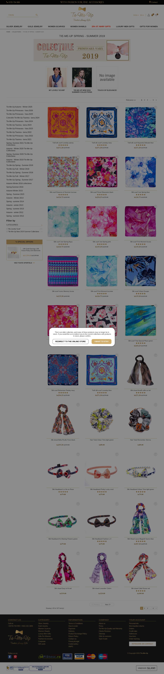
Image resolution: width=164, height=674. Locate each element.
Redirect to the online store (70, 341)
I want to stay (101, 341)
